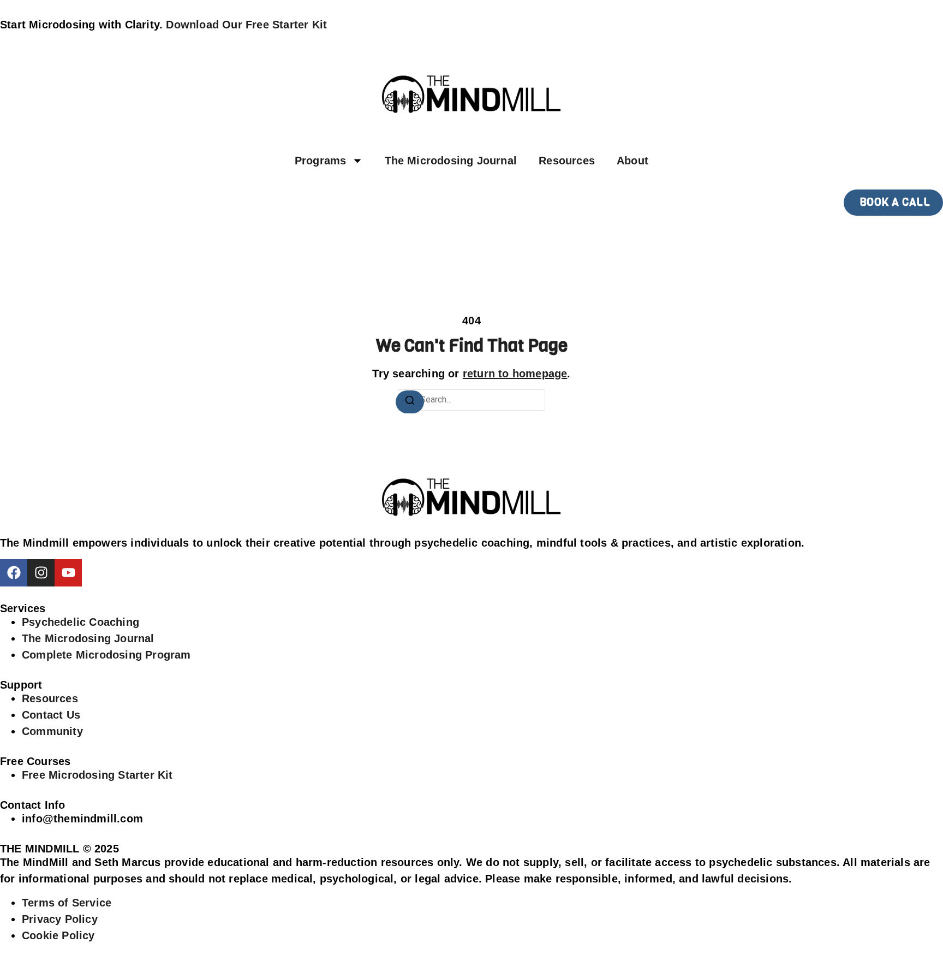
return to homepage (515, 374)
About (632, 161)
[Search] (410, 401)
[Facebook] (13, 572)
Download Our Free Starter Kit (246, 25)
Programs (321, 161)
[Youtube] (68, 572)
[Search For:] (471, 400)
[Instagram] (41, 572)
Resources (567, 161)
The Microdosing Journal (451, 161)
